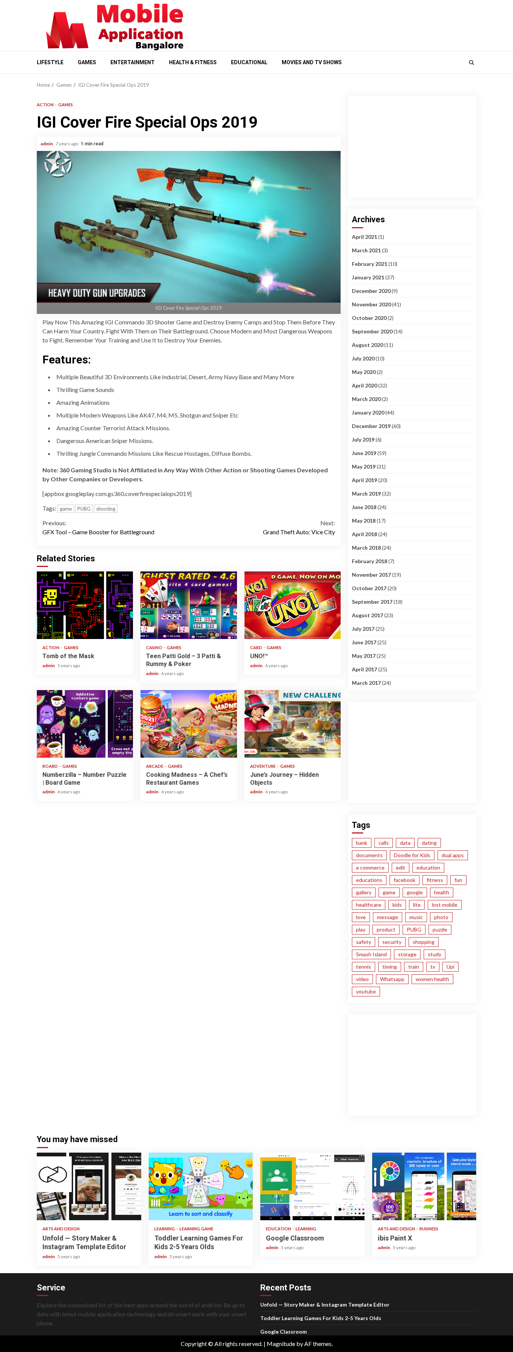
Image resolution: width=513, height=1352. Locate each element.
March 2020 (366, 399)
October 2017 (369, 588)
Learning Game (196, 1229)
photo (441, 917)
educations (369, 880)
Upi (450, 966)
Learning (165, 1229)
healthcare (368, 904)
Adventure (263, 766)
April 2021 (364, 237)
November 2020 (371, 304)
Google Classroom (312, 1186)
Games (87, 62)
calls (384, 843)
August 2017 (367, 615)
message (387, 917)
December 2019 (371, 426)
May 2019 (364, 466)
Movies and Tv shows (312, 62)
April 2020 (364, 385)
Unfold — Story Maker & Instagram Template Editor (89, 1186)
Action (45, 104)
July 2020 (363, 358)
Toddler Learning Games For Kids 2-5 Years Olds (201, 1186)
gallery (363, 892)
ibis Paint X (424, 1186)
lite (417, 904)
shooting (105, 509)
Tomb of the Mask (85, 605)
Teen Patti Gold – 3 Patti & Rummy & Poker (188, 605)
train (413, 966)
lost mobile (444, 904)
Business (428, 1229)
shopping (424, 942)
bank (361, 843)
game (66, 509)
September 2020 (372, 331)
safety (363, 942)
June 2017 (364, 642)
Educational (249, 62)
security (391, 942)
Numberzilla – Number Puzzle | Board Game (85, 724)
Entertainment (132, 62)
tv (432, 966)
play (360, 929)
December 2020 (371, 291)
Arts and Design (61, 1229)
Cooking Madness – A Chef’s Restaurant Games (188, 724)
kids (397, 904)
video (362, 979)
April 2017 (364, 669)
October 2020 (369, 318)
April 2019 (364, 480)
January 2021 (368, 277)
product (386, 929)
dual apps (453, 855)
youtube (366, 991)
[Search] (471, 62)
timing (389, 966)
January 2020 (368, 412)
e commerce (370, 867)
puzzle (440, 929)
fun (458, 880)
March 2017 (366, 683)
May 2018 (364, 520)
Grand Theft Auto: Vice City (299, 527)
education (428, 867)
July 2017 (363, 629)
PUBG (84, 509)
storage (407, 954)
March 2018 (366, 547)
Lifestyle (50, 62)
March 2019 (366, 493)
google (415, 892)
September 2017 (372, 601)
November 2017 (371, 574)
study (434, 954)
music (416, 917)
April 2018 (364, 534)
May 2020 (364, 372)
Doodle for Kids (412, 855)
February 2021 (369, 264)
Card (256, 647)
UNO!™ (292, 605)
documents (369, 855)
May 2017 (364, 656)
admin (47, 143)
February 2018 (369, 561)
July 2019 (363, 439)
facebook (404, 880)
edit (400, 867)
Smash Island (371, 954)
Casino (154, 647)
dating (429, 843)
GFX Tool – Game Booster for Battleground (98, 527)
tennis (363, 966)
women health (432, 979)
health (441, 892)
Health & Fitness (193, 62)
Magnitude (281, 1343)
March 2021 (366, 250)
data (405, 843)
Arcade (155, 766)
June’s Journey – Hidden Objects (292, 724)
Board (50, 766)
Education (279, 1229)
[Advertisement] (335, 24)
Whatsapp (392, 979)
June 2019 (364, 453)
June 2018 (364, 507)
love (361, 917)
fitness (435, 880)
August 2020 (367, 345)
